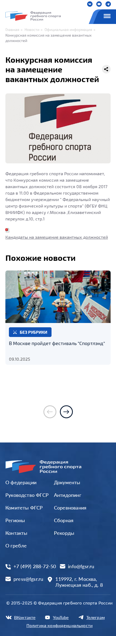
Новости (32, 29)
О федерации (20, 482)
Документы (67, 482)
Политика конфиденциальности (59, 625)
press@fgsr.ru (28, 579)
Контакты (16, 533)
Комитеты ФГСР (24, 508)
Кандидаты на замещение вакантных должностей (56, 237)
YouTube (61, 617)
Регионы (15, 520)
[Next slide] (66, 411)
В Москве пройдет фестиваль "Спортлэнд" (57, 343)
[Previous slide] (49, 411)
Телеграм (95, 617)
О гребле (16, 546)
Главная (12, 29)
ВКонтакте (24, 617)
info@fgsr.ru (81, 566)
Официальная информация (68, 29)
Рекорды (64, 533)
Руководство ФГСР (27, 495)
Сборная (63, 520)
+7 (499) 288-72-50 (34, 566)
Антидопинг (67, 495)
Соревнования (70, 508)
